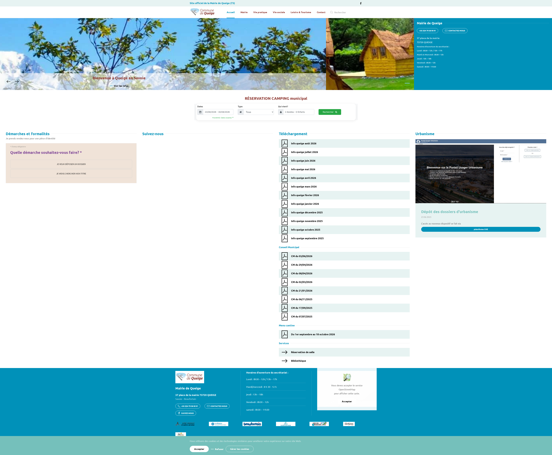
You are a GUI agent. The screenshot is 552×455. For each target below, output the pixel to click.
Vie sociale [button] (279, 12)
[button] (8, 81)
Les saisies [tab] (407, 85)
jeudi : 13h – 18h (254, 394)
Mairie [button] (244, 12)
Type (240, 106)
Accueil (231, 12)
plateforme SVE (481, 229)
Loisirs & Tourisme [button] (301, 12)
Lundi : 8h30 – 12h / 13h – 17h (261, 379)
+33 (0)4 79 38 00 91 (427, 30)
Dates (200, 106)
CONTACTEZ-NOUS (456, 30)
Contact (321, 12)
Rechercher (328, 112)
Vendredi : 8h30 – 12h (257, 402)
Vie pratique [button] (260, 12)
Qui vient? (283, 106)
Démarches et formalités (28, 133)
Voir (209, 85)
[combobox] (345, 12)
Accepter (347, 401)
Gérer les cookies (239, 448)
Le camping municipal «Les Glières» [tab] (407, 83)
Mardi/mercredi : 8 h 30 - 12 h (261, 386)
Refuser (219, 449)
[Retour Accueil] (203, 12)
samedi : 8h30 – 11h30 (257, 409)
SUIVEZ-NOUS (187, 413)
